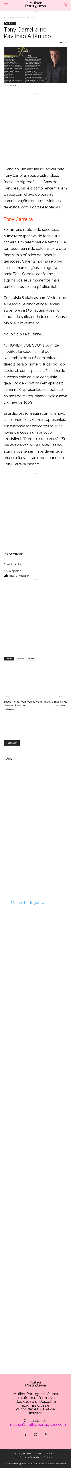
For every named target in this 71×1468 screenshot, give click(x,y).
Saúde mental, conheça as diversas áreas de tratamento (19, 705)
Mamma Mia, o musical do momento (51, 703)
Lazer (15, 17)
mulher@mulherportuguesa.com (38, 1424)
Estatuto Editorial (44, 1453)
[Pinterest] (45, 1434)
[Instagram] (35, 1434)
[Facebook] (25, 1434)
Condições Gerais (24, 1453)
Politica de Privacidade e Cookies (35, 1457)
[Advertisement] (35, 130)
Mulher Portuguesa (27, 902)
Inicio (6, 17)
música (31, 658)
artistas (20, 658)
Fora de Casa (27, 17)
